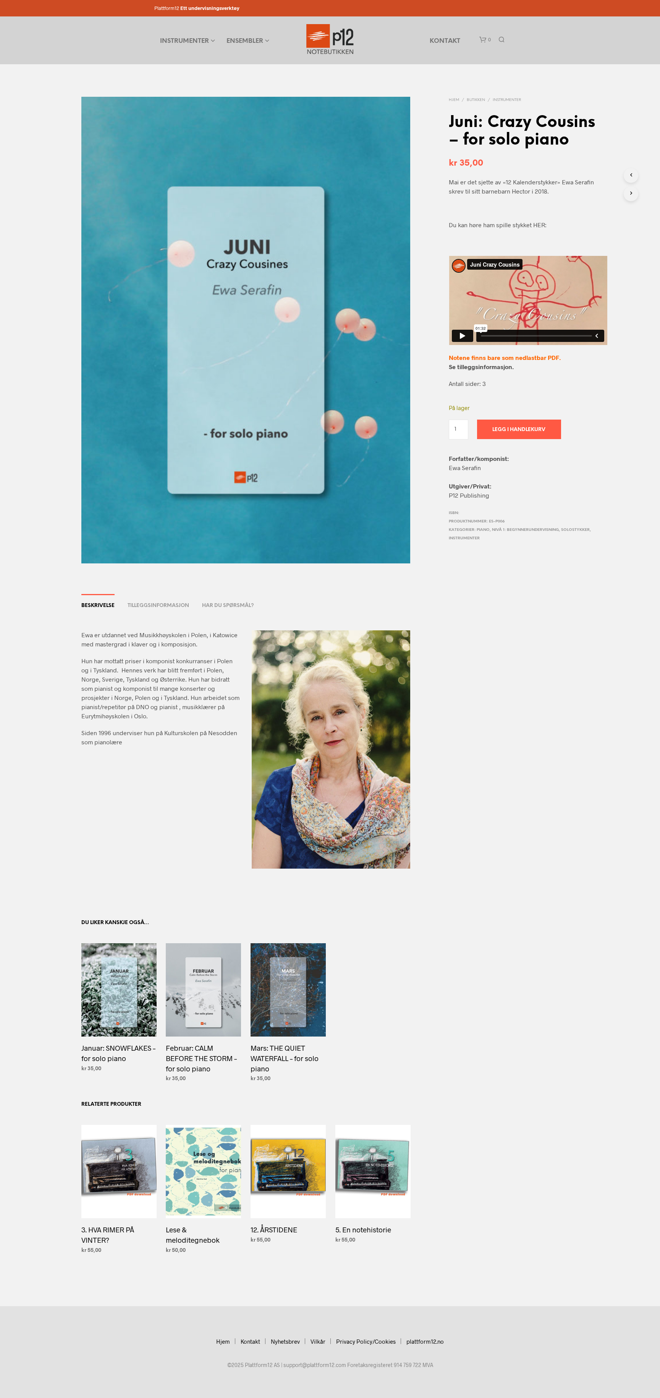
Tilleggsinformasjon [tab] (158, 605)
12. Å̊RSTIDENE (274, 1229)
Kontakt (445, 41)
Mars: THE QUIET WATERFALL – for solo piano (285, 1058)
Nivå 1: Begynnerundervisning (525, 530)
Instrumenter (184, 41)
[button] (485, 40)
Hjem (454, 100)
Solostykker (575, 530)
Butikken (476, 100)
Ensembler (244, 41)
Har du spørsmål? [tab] (228, 605)
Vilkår (318, 1341)
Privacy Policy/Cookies (366, 1341)
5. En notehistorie (363, 1229)
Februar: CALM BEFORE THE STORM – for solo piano (201, 1058)
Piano (483, 530)
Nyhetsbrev (285, 1341)
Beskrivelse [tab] (98, 605)
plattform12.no (425, 1341)
